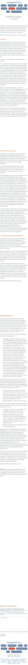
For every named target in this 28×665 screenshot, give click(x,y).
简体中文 (24, 662)
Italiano (9, 660)
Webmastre (11, 8)
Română (22, 660)
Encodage (4, 5)
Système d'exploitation (22, 8)
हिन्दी (14, 663)
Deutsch (7, 659)
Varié (8, 11)
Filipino (9, 662)
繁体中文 (10, 663)
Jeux (25, 5)
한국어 (18, 663)
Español (18, 659)
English (2, 659)
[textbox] (14, 622)
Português (23, 659)
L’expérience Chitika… (14, 17)
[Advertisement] (14, 133)
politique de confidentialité (14, 613)
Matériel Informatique (16, 11)
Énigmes (20, 5)
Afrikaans (14, 662)
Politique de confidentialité (14, 656)
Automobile (4, 8)
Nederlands (16, 660)
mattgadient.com (14, 2)
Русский (4, 660)
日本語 (19, 662)
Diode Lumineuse (12, 5)
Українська (3, 662)
